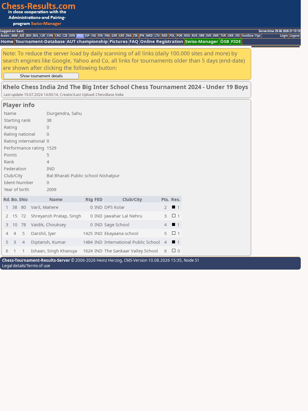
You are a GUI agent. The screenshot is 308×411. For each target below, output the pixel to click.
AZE (22, 36)
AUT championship (87, 41)
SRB (201, 36)
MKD (149, 36)
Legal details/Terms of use (26, 265)
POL (172, 36)
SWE (216, 36)
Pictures (118, 41)
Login (284, 36)
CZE (65, 36)
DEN (72, 36)
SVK (208, 36)
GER (114, 36)
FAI (93, 36)
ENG (80, 36)
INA (128, 36)
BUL (35, 36)
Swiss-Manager (201, 41)
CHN (50, 36)
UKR (230, 36)
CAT (42, 36)
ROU (187, 36)
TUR (223, 36)
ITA (135, 36)
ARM (14, 36)
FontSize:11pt (251, 36)
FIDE (236, 41)
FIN (100, 36)
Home (7, 41)
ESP (87, 36)
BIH (28, 36)
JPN (141, 36)
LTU (157, 36)
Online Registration (161, 41)
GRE (121, 36)
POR (179, 36)
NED (165, 36)
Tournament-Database (40, 41)
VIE (237, 36)
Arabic (5, 36)
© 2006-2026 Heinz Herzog (96, 260)
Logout (295, 36)
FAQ (133, 41)
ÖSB (224, 41)
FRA (107, 36)
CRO (58, 36)
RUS (194, 36)
